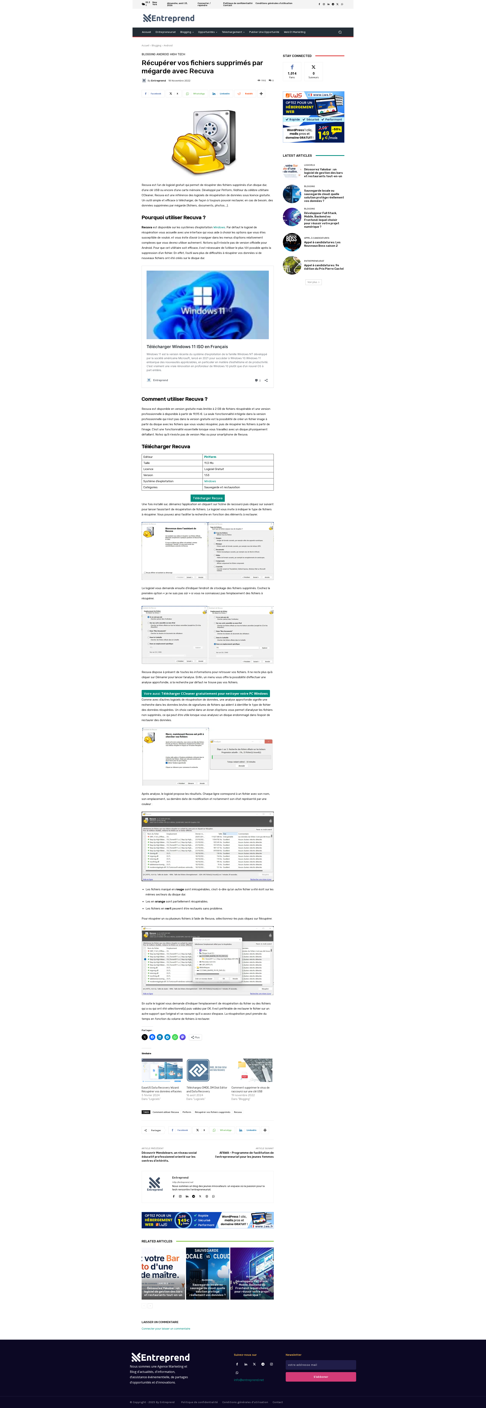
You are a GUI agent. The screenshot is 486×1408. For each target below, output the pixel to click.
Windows (219, 227)
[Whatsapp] (237, 1373)
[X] (337, 4)
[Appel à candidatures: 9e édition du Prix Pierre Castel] (292, 265)
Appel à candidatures (316, 238)
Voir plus (312, 282)
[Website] (206, 1195)
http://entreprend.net (182, 1182)
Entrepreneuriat (314, 261)
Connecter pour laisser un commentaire (166, 1328)
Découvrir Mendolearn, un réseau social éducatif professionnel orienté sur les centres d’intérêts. (169, 1156)
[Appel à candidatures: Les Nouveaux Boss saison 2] (292, 242)
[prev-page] (144, 1305)
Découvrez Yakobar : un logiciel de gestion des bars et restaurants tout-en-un (163, 1291)
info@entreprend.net (249, 1380)
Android (168, 45)
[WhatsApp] (342, 4)
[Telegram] (333, 4)
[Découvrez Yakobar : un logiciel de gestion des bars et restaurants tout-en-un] (163, 1274)
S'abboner (321, 1377)
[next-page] (150, 1305)
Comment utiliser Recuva (166, 1112)
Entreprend (158, 80)
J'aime (292, 65)
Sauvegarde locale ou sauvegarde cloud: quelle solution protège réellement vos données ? (207, 1290)
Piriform (187, 1112)
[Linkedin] (328, 4)
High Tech (177, 54)
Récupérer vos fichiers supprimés (212, 1112)
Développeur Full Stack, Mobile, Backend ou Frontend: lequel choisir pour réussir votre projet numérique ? (252, 1288)
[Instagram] (324, 4)
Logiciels (162, 1283)
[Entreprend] (145, 80)
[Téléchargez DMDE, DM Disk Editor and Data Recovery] (206, 1070)
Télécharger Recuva (207, 498)
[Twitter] (254, 1364)
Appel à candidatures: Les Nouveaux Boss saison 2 (322, 244)
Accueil (145, 45)
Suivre (314, 65)
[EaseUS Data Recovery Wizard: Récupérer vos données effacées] (162, 1070)
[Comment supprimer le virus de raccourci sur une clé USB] (251, 1070)
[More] (261, 93)
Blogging (156, 45)
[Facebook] (319, 4)
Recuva (238, 1112)
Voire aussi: (206, 693)
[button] (339, 32)
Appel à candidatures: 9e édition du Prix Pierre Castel (324, 267)
